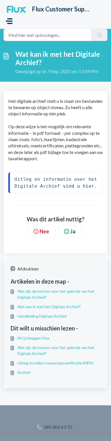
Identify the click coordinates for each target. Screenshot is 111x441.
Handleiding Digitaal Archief (42, 316)
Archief (23, 372)
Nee (44, 231)
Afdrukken (27, 268)
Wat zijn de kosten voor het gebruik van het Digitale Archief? (55, 294)
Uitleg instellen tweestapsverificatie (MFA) (55, 362)
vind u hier (78, 186)
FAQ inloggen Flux (33, 338)
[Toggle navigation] (9, 21)
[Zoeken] (99, 35)
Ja (72, 231)
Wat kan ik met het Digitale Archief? (49, 306)
